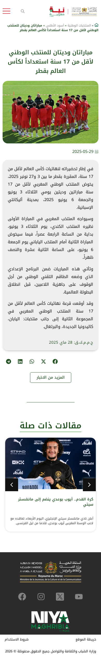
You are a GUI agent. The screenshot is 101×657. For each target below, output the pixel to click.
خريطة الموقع (86, 639)
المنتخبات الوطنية (79, 25)
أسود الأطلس (55, 25)
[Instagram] (41, 597)
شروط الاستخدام (16, 639)
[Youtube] (79, 597)
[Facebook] (22, 597)
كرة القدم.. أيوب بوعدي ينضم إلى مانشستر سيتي (55, 502)
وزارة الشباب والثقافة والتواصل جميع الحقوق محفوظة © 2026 (50, 651)
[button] (55, 361)
